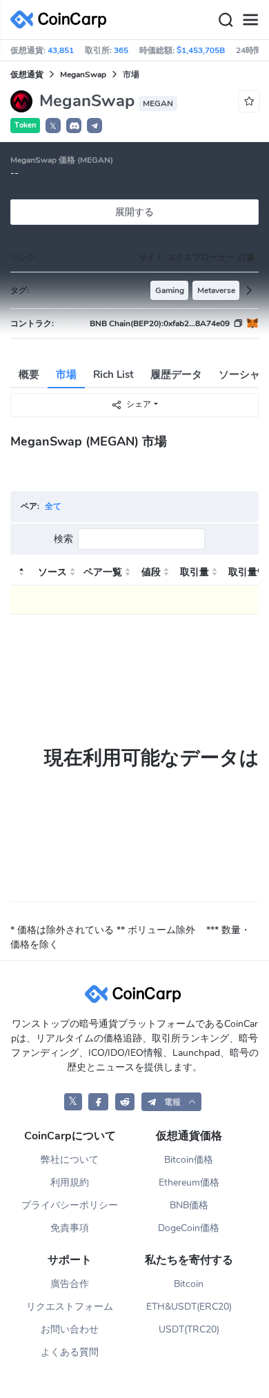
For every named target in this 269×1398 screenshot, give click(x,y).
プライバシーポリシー (69, 1205)
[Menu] (250, 20)
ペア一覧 (102, 572)
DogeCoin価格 (188, 1228)
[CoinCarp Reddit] (125, 1101)
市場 (66, 374)
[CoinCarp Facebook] (98, 1101)
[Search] (225, 20)
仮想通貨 (26, 74)
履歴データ (176, 374)
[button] (73, 125)
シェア (138, 404)
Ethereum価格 (189, 1182)
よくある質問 (70, 1352)
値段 (151, 572)
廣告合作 (69, 1283)
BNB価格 (189, 1205)
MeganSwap (83, 74)
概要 (29, 374)
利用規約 (69, 1182)
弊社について (70, 1159)
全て (53, 506)
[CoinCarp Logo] (62, 19)
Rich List (113, 374)
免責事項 (69, 1228)
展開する (134, 212)
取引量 (194, 572)
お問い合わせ (70, 1329)
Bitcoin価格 (188, 1159)
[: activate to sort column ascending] (20, 572)
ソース (52, 572)
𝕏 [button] (53, 126)
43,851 (61, 50)
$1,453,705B (201, 50)
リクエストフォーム (69, 1306)
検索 (63, 539)
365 (121, 50)
